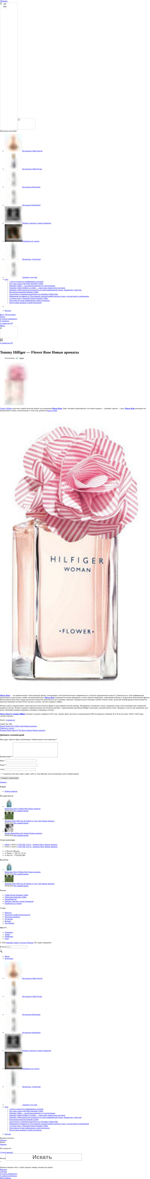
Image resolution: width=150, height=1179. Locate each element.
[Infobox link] (1, 341)
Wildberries (9, 937)
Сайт (2, 769)
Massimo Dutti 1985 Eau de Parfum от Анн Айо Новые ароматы (29, 821)
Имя (2, 761)
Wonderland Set (11, 899)
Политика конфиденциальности (17, 915)
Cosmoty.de (10, 720)
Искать (3, 947)
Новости (8, 913)
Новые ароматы (7, 346)
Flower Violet (52, 411)
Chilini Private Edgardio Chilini (16, 895)
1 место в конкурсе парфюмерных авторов (26, 282)
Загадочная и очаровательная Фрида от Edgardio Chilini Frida (33, 294)
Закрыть (3, 782)
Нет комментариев (21, 811)
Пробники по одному (13, 903)
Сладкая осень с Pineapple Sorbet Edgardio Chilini (28, 298)
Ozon (7, 939)
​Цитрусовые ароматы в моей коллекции (25, 303)
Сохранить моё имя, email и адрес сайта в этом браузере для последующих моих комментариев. (41, 774)
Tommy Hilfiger (6, 408)
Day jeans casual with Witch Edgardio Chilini (26, 284)
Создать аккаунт (6, 1152)
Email (3, 765)
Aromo (7, 934)
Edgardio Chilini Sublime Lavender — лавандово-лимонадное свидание (37, 288)
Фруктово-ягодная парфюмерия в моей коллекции (29, 300)
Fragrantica (9, 932)
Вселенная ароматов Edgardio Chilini (23, 292)
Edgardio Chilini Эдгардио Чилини (19, 943)
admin (7, 845)
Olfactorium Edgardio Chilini (15, 897)
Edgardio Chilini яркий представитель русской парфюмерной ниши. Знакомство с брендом (45, 290)
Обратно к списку (7, 728)
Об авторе (9, 919)
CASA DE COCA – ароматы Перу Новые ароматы (37, 845)
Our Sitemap (9, 923)
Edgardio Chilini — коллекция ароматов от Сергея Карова (32, 286)
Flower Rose (57, 408)
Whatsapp (3, 1)
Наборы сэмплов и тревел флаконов (19, 901)
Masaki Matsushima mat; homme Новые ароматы (23, 833)
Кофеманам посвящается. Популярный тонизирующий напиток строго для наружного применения (49, 296)
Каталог (8, 921)
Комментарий (6, 757)
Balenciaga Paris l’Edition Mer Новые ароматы (23, 809)
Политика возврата (12, 917)
